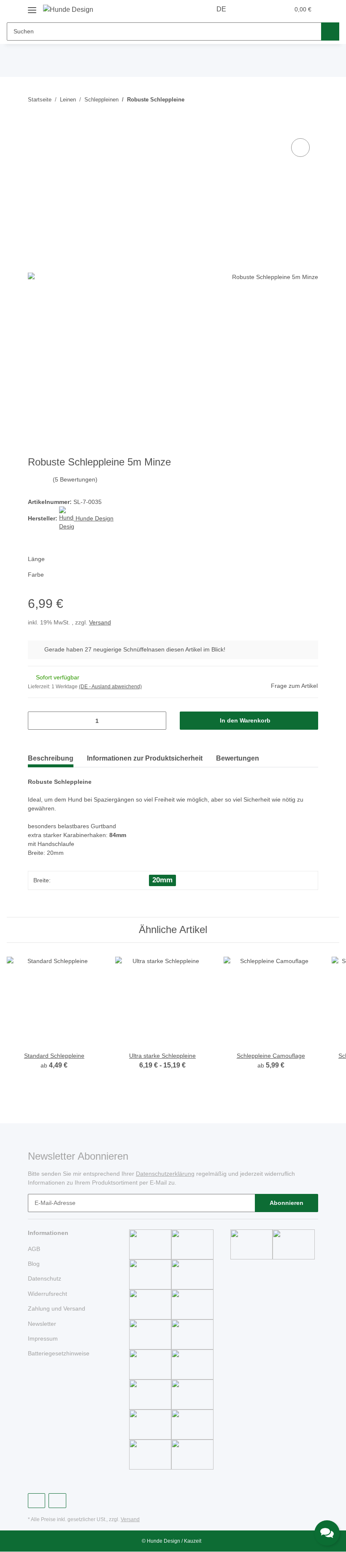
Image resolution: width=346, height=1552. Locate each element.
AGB (34, 1248)
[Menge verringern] (37, 720)
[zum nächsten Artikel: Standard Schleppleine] (309, 99)
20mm (162, 880)
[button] (249, 9)
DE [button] (221, 9)
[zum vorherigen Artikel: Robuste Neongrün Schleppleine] (291, 99)
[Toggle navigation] (32, 7)
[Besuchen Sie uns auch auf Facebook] (36, 1500)
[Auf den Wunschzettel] (300, 147)
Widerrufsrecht (47, 1293)
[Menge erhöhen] (157, 720)
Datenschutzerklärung (165, 1173)
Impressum (43, 1338)
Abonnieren (286, 1202)
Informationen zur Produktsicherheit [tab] (145, 758)
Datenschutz (44, 1278)
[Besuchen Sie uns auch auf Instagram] (57, 1500)
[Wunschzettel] (266, 9)
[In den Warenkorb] (34, 126)
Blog (34, 1263)
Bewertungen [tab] (237, 758)
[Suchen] (330, 31)
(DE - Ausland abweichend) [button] (110, 687)
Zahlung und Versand (56, 1308)
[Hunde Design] (68, 10)
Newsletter (42, 1323)
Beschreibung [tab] (50, 758)
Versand (100, 622)
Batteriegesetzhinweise (58, 1353)
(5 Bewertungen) (75, 479)
